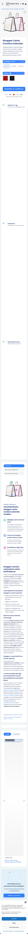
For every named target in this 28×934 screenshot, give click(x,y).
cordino (8, 717)
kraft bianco (18, 717)
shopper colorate (8, 718)
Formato (7, 61)
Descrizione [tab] (8, 465)
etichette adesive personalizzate (13, 690)
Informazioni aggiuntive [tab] (11, 469)
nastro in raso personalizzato (12, 695)
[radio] (7, 66)
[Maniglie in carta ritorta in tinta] (12, 482)
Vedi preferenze (14, 927)
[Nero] (12, 78)
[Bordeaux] (5, 78)
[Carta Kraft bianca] (16, 490)
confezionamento (9, 702)
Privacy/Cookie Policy (8, 931)
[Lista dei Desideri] (23, 4)
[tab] (7, 734)
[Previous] (3, 23)
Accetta (13, 919)
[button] (25, 902)
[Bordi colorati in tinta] (12, 495)
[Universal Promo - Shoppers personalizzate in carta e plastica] (12, 4)
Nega (14, 923)
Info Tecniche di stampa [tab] (11, 473)
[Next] (24, 23)
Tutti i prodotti (5, 9)
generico (12, 717)
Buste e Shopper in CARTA (17, 9)
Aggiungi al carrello (14, 89)
